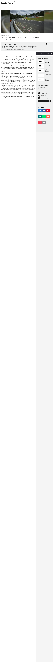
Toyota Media (7, 2)
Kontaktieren (43, 101)
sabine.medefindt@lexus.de (45, 98)
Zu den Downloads (43, 53)
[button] (40, 111)
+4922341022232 (43, 93)
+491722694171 (43, 95)
